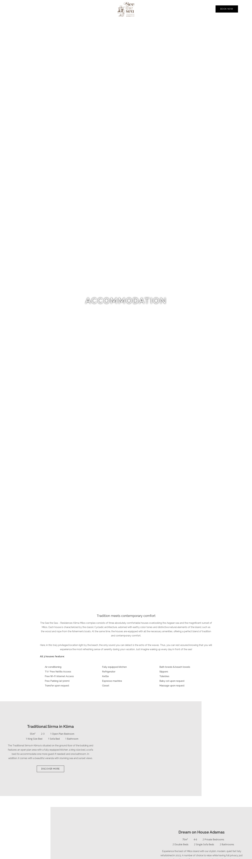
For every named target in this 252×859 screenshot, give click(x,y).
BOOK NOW (226, 9)
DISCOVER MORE (50, 769)
